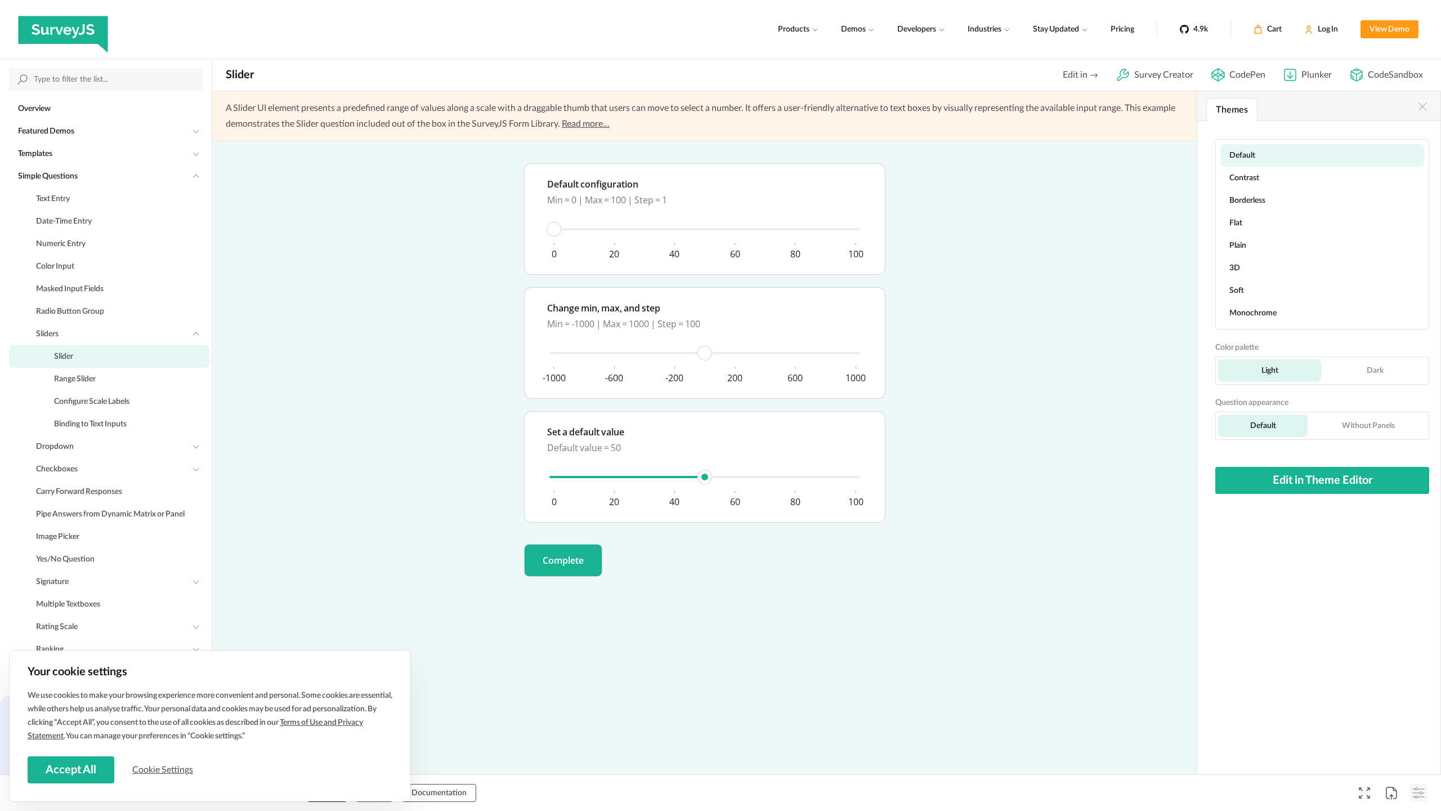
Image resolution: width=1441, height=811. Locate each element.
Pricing (1122, 29)
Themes (1232, 109)
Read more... (586, 123)
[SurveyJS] (63, 29)
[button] (563, 560)
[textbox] (705, 219)
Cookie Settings (162, 769)
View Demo (1389, 29)
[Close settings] (1422, 106)
